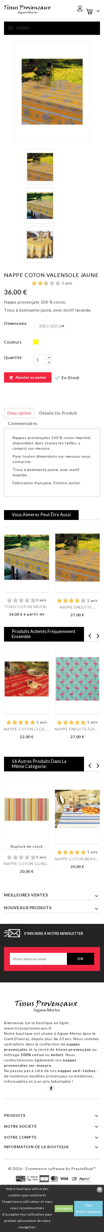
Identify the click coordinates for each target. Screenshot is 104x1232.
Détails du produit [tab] (58, 412)
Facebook (51, 1088)
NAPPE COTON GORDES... (26, 863)
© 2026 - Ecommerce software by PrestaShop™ (52, 1168)
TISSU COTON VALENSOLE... (26, 606)
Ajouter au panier (27, 377)
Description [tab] (19, 412)
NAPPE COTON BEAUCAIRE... (77, 859)
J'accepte (64, 1208)
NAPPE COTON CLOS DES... (26, 729)
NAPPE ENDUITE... (77, 607)
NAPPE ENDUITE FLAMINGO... (77, 729)
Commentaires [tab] (23, 423)
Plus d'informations (88, 1208)
